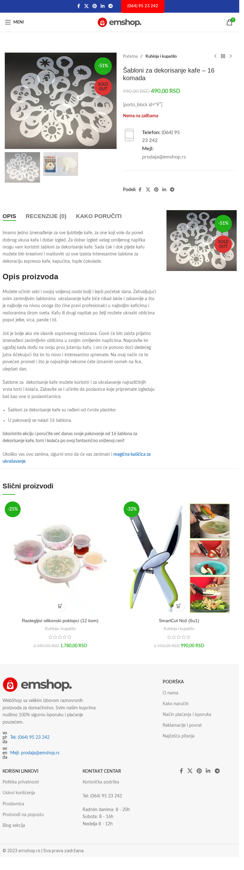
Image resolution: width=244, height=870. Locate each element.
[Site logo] (120, 22)
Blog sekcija (14, 825)
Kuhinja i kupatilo (161, 57)
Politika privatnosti (21, 782)
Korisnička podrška (101, 782)
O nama (170, 693)
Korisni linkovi (20, 771)
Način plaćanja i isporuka (187, 714)
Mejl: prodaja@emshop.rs (34, 753)
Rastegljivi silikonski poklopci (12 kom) (60, 620)
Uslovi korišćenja (19, 793)
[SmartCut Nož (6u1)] (179, 557)
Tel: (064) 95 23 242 (30, 737)
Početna (130, 57)
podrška (173, 682)
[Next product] (230, 56)
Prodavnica (13, 804)
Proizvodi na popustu (23, 815)
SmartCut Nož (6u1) (179, 620)
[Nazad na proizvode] (223, 56)
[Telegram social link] (110, 6)
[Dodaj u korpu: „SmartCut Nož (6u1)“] (179, 605)
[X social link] (86, 6)
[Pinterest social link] (95, 6)
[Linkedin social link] (102, 6)
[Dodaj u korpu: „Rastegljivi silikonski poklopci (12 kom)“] (60, 605)
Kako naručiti (176, 704)
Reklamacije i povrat (182, 725)
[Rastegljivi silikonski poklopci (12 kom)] (60, 557)
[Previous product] (215, 56)
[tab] (9, 216)
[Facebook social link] (78, 6)
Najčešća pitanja (178, 736)
